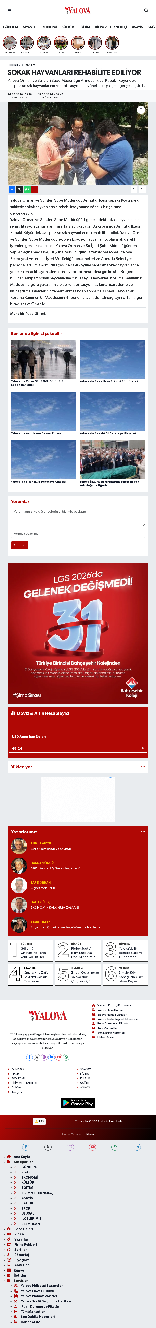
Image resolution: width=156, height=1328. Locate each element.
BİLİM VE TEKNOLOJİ (111, 27)
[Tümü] (143, 767)
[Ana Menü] (9, 11)
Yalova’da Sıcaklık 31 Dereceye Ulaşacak (108, 433)
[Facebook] (29, 1057)
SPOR (15, 1074)
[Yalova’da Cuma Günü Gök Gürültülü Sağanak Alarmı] (43, 359)
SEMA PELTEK (40, 921)
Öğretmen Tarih (43, 888)
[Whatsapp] (66, 1057)
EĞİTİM (84, 27)
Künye (19, 1270)
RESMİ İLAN (30, 1224)
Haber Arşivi (106, 1037)
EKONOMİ (48, 27)
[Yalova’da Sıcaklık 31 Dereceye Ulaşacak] (112, 411)
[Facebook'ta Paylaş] (12, 189)
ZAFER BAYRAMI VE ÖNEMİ (51, 849)
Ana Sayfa (22, 1157)
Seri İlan (20, 1249)
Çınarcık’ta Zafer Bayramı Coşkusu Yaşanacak (37, 977)
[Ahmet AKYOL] (19, 846)
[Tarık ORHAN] (19, 885)
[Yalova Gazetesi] (78, 11)
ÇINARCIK (30, 968)
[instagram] (70, 1147)
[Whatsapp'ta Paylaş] (27, 189)
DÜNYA (16, 1087)
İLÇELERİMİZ (31, 1218)
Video (19, 1234)
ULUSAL (27, 1213)
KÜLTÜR (68, 27)
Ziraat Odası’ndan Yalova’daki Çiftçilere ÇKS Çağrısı (85, 977)
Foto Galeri (23, 1229)
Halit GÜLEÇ (40, 902)
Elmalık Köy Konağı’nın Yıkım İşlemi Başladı (131, 977)
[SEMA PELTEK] (19, 924)
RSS (41, 1121)
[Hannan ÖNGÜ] (19, 865)
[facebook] (25, 1147)
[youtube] (92, 1147)
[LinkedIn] (51, 1057)
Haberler (14, 65)
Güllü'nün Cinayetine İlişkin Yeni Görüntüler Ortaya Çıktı (33, 953)
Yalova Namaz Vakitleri (112, 1014)
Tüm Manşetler (107, 1028)
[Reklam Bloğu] (78, 633)
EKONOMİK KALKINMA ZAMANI (55, 907)
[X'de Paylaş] (19, 189)
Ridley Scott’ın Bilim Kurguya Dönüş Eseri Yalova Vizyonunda (85, 953)
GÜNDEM (10, 27)
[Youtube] (58, 1057)
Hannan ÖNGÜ (42, 863)
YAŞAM (30, 65)
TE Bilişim (88, 1134)
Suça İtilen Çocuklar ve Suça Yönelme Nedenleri (67, 927)
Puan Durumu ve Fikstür (113, 1023)
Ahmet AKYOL (41, 843)
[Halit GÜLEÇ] (19, 905)
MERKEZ (124, 968)
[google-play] (78, 1102)
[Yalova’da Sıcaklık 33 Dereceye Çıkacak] (43, 459)
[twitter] (48, 1147)
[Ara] (146, 11)
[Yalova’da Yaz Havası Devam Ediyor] (43, 411)
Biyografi (21, 1260)
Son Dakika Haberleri (111, 1032)
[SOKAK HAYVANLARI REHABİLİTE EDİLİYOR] (78, 143)
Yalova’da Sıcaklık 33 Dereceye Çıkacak (38, 481)
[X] (37, 1057)
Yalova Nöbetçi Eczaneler (114, 1005)
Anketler (21, 1265)
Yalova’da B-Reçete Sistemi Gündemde (130, 953)
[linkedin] (137, 1147)
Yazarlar (21, 1239)
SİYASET (29, 27)
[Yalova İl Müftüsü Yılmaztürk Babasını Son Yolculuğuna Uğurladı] (112, 459)
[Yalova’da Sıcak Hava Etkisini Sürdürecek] (112, 359)
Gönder (20, 545)
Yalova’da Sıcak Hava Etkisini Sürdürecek (109, 381)
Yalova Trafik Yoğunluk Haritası (118, 1019)
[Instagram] (44, 1057)
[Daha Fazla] (34, 189)
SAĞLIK (85, 1083)
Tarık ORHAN (41, 882)
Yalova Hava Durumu (111, 1010)
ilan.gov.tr (18, 1092)
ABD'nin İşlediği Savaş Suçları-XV (55, 868)
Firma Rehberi (25, 1244)
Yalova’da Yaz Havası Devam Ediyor (36, 433)
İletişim (20, 1275)
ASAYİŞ (137, 27)
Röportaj (21, 1255)
